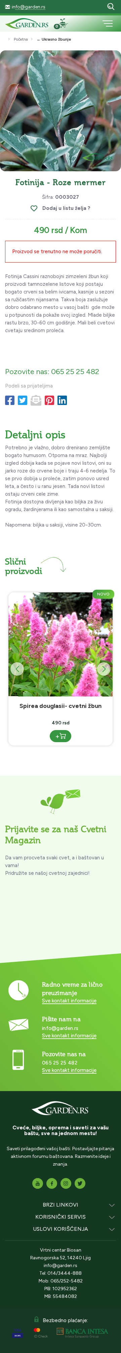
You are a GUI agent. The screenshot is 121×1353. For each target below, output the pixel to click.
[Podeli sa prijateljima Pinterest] (49, 400)
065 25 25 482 (59, 1063)
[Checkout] (66, 24)
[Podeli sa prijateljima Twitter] (22, 400)
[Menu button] (107, 23)
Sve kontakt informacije (69, 1001)
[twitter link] (80, 1183)
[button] (104, 669)
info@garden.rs (28, 7)
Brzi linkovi (60, 1205)
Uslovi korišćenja (60, 1229)
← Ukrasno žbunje (54, 39)
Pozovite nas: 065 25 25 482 (52, 371)
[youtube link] (37, 1183)
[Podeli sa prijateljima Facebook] (9, 400)
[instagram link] (66, 1183)
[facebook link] (51, 1183)
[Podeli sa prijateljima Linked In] (62, 400)
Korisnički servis (60, 1217)
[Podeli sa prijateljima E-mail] (36, 400)
